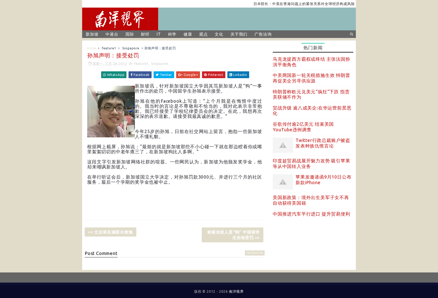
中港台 (111, 34)
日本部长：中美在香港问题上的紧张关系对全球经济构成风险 (299, 4)
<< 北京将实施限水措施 (110, 232)
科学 (172, 34)
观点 (203, 34)
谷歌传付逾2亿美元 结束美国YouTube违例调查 (303, 126)
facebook (254, 252)
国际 (129, 34)
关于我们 (238, 34)
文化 (219, 34)
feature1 (109, 48)
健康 (188, 34)
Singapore (130, 48)
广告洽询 (262, 34)
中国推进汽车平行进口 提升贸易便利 (311, 213)
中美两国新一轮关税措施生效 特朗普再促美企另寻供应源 (311, 78)
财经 (145, 34)
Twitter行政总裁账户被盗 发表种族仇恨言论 (323, 143)
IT (159, 34)
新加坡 (92, 34)
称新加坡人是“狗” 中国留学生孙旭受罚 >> (233, 235)
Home (92, 48)
